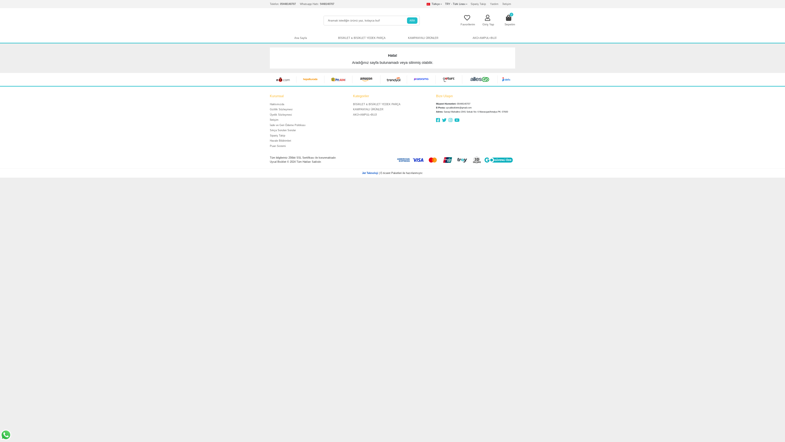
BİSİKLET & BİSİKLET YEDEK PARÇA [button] (362, 37)
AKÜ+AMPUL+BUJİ (365, 114)
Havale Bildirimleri (280, 140)
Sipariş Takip (478, 4)
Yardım (494, 4)
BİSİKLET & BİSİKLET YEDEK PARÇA (376, 104)
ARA (412, 20)
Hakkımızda (277, 104)
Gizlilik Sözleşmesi (281, 109)
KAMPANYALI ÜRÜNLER (368, 109)
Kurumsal (277, 96)
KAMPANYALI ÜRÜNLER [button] (423, 37)
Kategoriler (361, 96)
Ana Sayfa (300, 37)
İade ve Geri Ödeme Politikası (288, 125)
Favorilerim (468, 24)
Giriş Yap (488, 24)
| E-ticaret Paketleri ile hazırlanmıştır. (392, 173)
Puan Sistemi (278, 146)
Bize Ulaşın (444, 96)
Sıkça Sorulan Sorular (283, 130)
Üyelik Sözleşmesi (281, 114)
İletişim (506, 4)
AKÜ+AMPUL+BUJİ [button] (485, 37)
